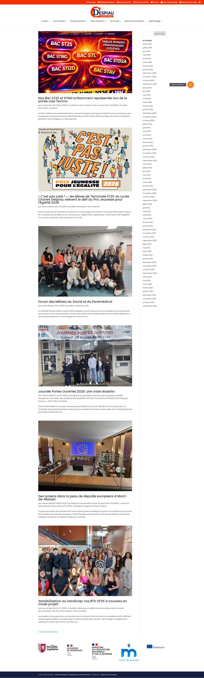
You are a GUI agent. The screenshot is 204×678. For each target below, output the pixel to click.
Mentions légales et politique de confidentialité (72, 675)
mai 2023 (147, 175)
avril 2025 (147, 98)
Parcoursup (91, 2)
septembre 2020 (150, 273)
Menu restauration (124, 2)
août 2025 (147, 88)
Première (123, 105)
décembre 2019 (149, 295)
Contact (156, 2)
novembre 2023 (149, 153)
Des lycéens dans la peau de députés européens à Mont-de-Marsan (82, 497)
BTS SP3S (110, 398)
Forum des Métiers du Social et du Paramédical (75, 302)
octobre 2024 (149, 120)
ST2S (40, 108)
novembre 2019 (149, 299)
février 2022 (148, 222)
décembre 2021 (149, 229)
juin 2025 (146, 91)
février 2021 (148, 255)
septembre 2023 (150, 160)
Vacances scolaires (142, 2)
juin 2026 (146, 51)
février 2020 (148, 288)
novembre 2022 (149, 193)
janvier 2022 (148, 226)
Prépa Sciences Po (59, 506)
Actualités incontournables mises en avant (86, 105)
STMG (45, 108)
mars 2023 (147, 182)
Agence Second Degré (109, 675)
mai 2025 (147, 95)
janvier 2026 (148, 69)
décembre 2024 (150, 113)
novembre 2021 (149, 233)
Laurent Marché (48, 105)
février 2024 (148, 142)
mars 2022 (147, 218)
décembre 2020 (149, 262)
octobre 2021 (148, 237)
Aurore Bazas (47, 206)
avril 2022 (147, 215)
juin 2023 (146, 171)
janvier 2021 (148, 258)
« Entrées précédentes (47, 632)
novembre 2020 (149, 266)
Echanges (123, 398)
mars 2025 (147, 102)
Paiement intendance (107, 2)
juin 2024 (146, 128)
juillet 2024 (147, 124)
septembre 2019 (150, 306)
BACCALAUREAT (112, 105)
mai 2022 (147, 211)
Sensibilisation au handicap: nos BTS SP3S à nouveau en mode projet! (82, 602)
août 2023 (147, 164)
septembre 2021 (150, 240)
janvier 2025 (148, 109)
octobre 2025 (149, 80)
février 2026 (148, 66)
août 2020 (147, 277)
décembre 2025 (149, 73)
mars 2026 (147, 62)
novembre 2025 (149, 77)
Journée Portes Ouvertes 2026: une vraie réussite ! (77, 391)
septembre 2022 (150, 200)
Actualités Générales (76, 206)
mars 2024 (147, 138)
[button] (190, 84)
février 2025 (148, 106)
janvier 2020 (148, 291)
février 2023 (148, 186)
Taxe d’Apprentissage (170, 2)
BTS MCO (102, 398)
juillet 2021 (147, 244)
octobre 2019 (148, 302)
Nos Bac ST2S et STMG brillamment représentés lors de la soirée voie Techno (82, 99)
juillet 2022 (147, 204)
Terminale (53, 108)
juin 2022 (146, 208)
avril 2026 (147, 58)
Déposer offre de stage (189, 2)
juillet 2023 (147, 168)
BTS (88, 398)
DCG (117, 398)
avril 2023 (147, 178)
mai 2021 (146, 248)
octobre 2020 (149, 269)
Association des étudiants (61, 398)
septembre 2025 (150, 84)
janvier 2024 (148, 146)
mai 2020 (147, 280)
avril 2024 (147, 135)
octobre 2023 (149, 157)
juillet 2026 (147, 48)
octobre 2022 (149, 197)
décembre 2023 (149, 149)
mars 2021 (147, 251)
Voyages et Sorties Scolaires (94, 506)
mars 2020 (147, 284)
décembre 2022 (149, 189)
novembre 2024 (149, 117)
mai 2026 (147, 55)
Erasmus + (42, 401)
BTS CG (94, 398)
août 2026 (147, 44)
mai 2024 (147, 131)
